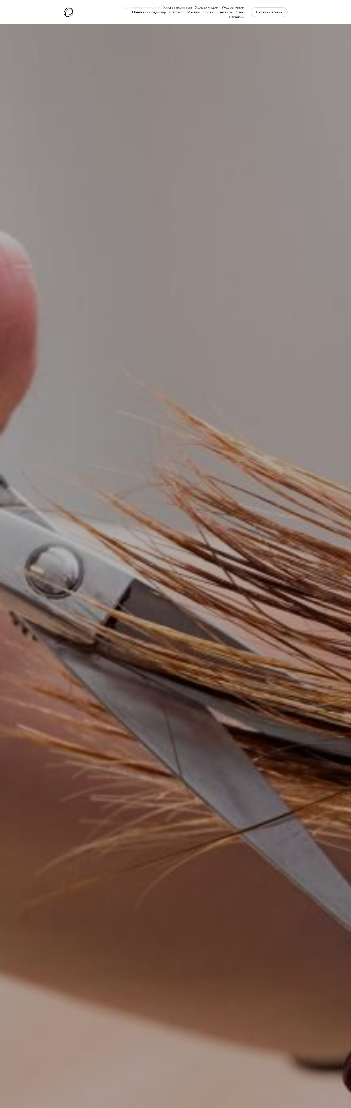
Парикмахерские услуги (141, 7)
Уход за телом (233, 7)
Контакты (225, 12)
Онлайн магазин (269, 12)
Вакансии (236, 17)
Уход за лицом (206, 7)
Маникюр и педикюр (149, 12)
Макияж (193, 12)
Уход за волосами (177, 7)
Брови (208, 12)
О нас (240, 12)
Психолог (176, 12)
